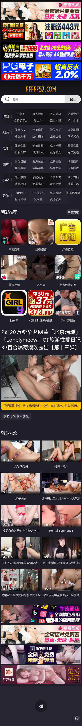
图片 (6, 164)
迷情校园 (20, 184)
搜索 (73, 99)
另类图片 (73, 168)
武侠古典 (73, 177)
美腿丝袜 (20, 168)
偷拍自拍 (38, 145)
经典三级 (38, 152)
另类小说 (38, 184)
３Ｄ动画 (73, 129)
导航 (6, 196)
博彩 (6, 116)
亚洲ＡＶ (20, 129)
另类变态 (73, 152)
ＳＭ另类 (73, 136)
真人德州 (38, 114)
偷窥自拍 (20, 161)
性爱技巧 (73, 184)
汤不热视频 (73, 193)
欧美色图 (55, 161)
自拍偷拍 (38, 129)
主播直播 (55, 136)
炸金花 (38, 120)
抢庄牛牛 (73, 120)
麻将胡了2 (20, 120)
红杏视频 (20, 199)
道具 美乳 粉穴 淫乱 (16, 416)
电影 (6, 148)
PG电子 (20, 114)
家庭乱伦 (38, 177)
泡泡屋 (38, 199)
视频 (6, 132)
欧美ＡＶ (55, 129)
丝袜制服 (38, 136)
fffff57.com (41, 89)
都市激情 (20, 177)
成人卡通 (55, 145)
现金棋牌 (55, 120)
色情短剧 (55, 199)
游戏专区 (73, 114)
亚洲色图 (38, 161)
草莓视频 (55, 193)
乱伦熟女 (55, 152)
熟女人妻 (20, 136)
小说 (6, 180)
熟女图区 (55, 168)
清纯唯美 (38, 168)
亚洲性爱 (20, 145)
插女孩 (20, 193)
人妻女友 (55, 177)
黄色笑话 (55, 184)
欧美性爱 (73, 145)
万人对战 (55, 114)
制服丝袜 (20, 152)
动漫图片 (73, 161)
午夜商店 (38, 193)
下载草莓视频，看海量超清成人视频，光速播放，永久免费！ (41, 405)
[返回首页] (77, 718)
